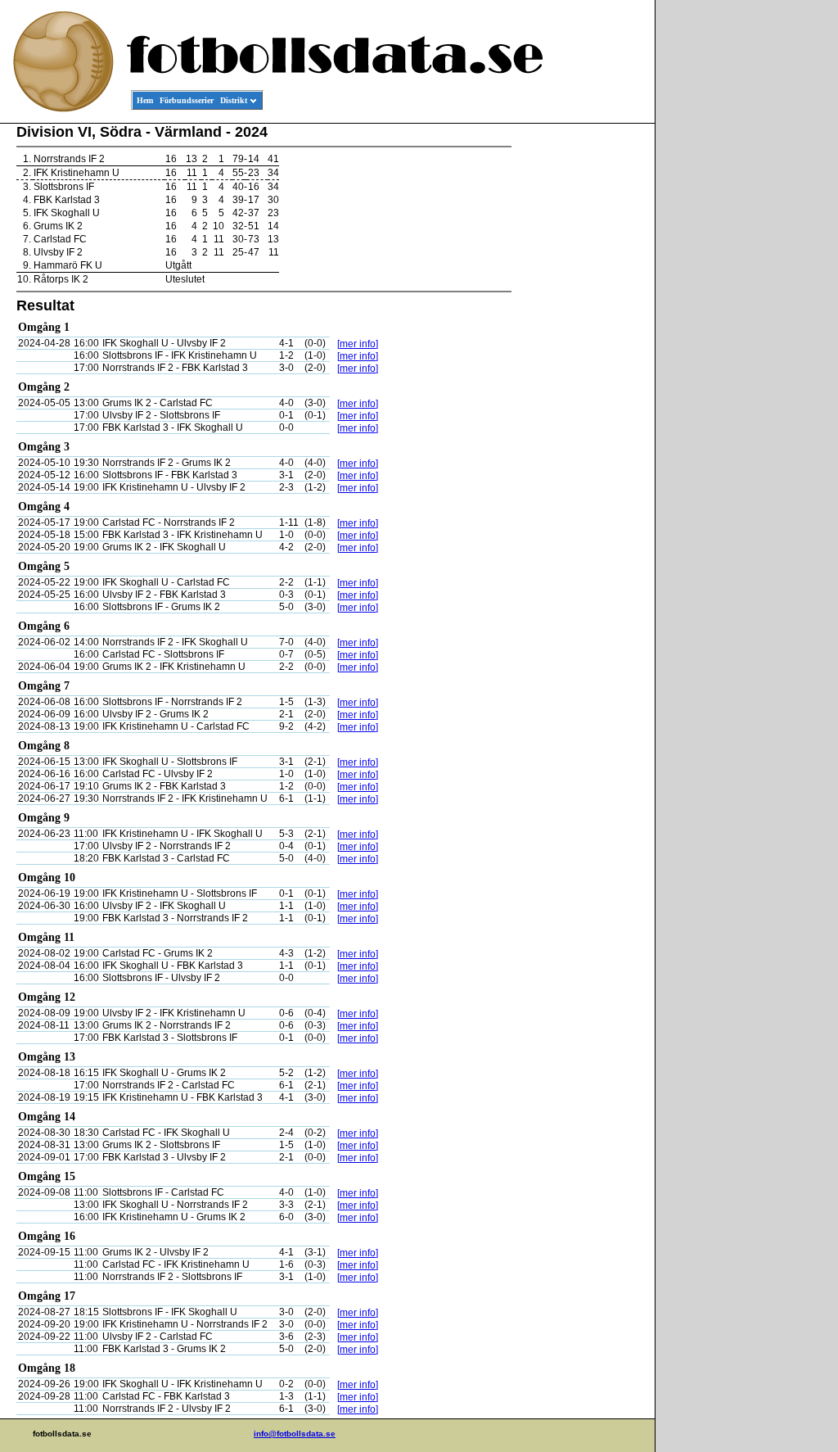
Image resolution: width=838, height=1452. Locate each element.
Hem (145, 100)
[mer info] (357, 344)
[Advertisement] (581, 373)
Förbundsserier (187, 100)
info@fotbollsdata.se (295, 1433)
